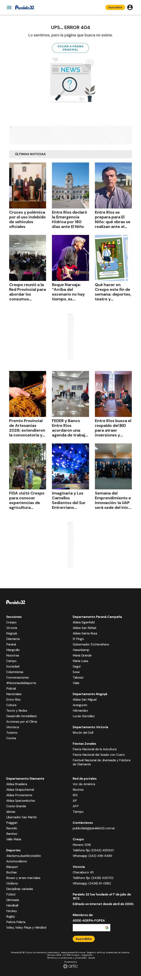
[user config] (130, 7)
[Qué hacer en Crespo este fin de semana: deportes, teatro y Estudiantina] (113, 258)
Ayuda (91, 957)
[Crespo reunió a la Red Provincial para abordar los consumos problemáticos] (27, 258)
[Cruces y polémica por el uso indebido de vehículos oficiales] (27, 185)
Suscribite (115, 7)
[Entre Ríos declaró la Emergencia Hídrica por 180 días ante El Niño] (70, 185)
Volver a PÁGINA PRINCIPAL (70, 48)
